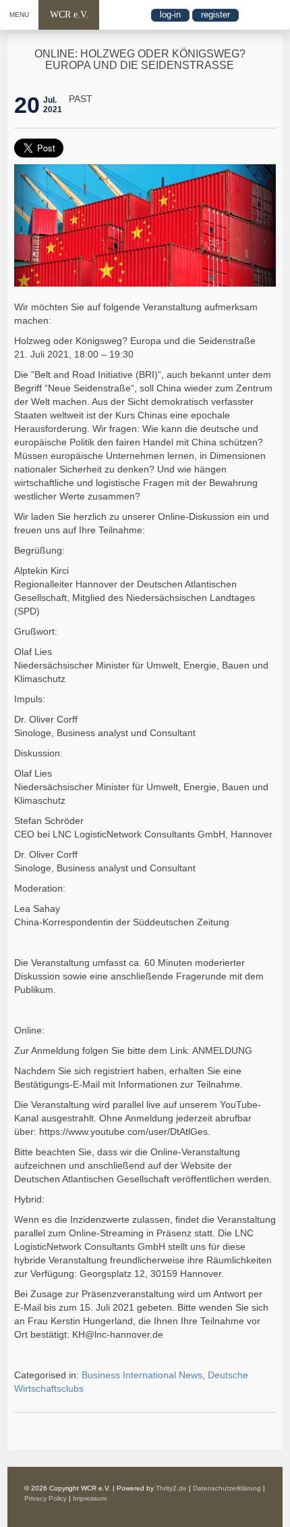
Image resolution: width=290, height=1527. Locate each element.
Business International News (142, 1375)
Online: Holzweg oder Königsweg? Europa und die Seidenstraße (139, 60)
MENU (19, 14)
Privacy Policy (45, 1498)
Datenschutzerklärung (227, 1488)
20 (27, 104)
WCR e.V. (69, 14)
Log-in (170, 14)
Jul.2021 (52, 104)
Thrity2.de (171, 1488)
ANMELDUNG (222, 1050)
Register (215, 14)
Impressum (90, 1498)
